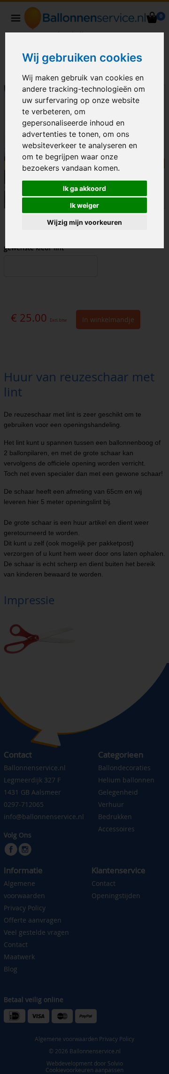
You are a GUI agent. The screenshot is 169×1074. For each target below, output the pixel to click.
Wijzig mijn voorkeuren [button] (84, 222)
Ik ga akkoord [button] (84, 188)
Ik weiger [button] (84, 205)
